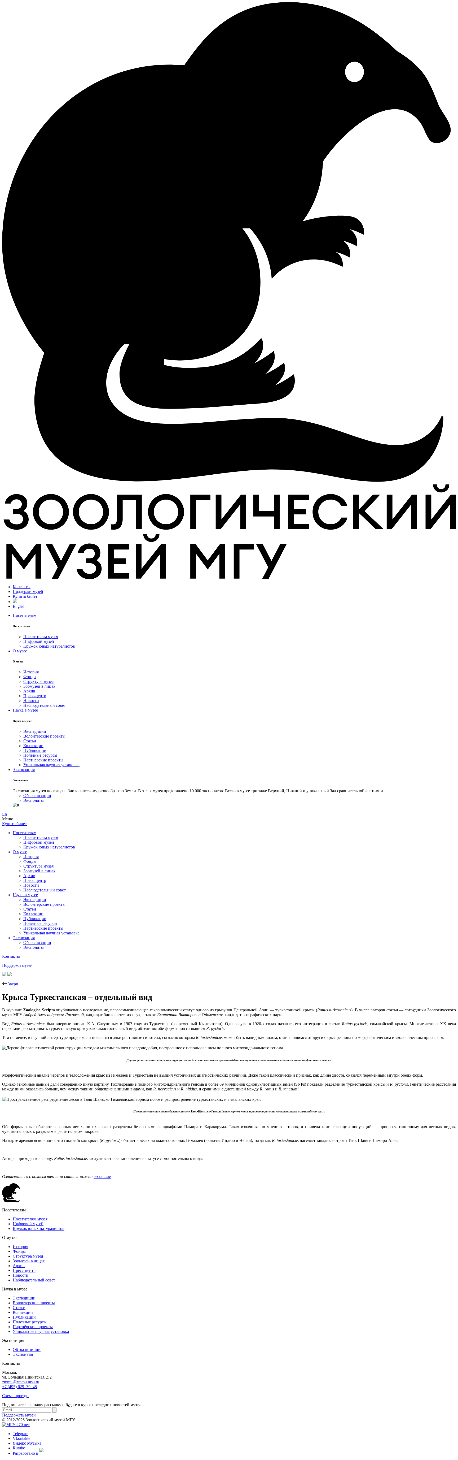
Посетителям (24, 615)
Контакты (21, 586)
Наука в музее (25, 710)
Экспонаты (33, 800)
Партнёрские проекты (43, 760)
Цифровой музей (38, 641)
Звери (12, 984)
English (19, 606)
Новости (31, 700)
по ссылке (102, 1176)
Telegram (20, 1433)
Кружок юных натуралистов (49, 646)
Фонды (29, 676)
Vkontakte (21, 1438)
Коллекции (33, 745)
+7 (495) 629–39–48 (19, 1386)
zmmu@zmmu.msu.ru (20, 1382)
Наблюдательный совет (44, 705)
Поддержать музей (19, 1415)
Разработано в (26, 1453)
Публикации (34, 750)
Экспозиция (24, 769)
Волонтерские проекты (44, 736)
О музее (20, 651)
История (31, 672)
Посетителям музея (40, 636)
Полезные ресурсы (40, 755)
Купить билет (25, 596)
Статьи (29, 741)
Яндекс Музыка (27, 1443)
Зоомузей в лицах (39, 686)
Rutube (19, 1448)
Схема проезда (15, 1395)
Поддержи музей (28, 591)
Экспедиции (34, 731)
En (4, 814)
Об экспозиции (37, 795)
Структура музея (38, 681)
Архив (29, 691)
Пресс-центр (34, 696)
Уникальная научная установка (51, 765)
